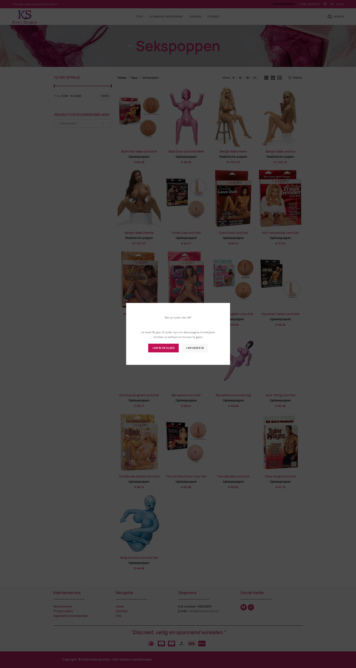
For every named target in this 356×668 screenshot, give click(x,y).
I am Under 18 (195, 348)
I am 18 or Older (163, 348)
